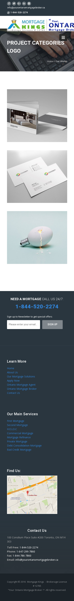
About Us (12, 372)
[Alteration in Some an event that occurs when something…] (37, 176)
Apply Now (13, 380)
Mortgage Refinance (19, 437)
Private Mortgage (17, 441)
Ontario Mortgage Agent (21, 384)
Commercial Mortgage (20, 433)
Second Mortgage (17, 425)
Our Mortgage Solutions (21, 376)
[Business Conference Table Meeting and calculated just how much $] (37, 115)
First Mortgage (15, 421)
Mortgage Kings (35, 581)
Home (50, 61)
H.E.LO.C (12, 429)
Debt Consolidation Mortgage (24, 445)
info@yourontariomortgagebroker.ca (26, 7)
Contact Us (13, 393)
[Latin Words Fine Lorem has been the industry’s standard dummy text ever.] (37, 237)
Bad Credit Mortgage (19, 449)
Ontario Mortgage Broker (22, 388)
